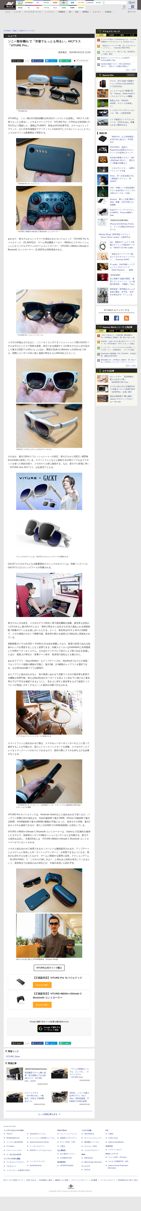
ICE (107, 1130)
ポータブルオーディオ (32, 12)
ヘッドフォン (50, 12)
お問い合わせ (31, 1180)
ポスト (19, 61)
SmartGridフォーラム (38, 1134)
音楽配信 (108, 12)
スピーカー (97, 12)
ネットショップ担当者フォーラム (42, 1138)
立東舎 (62, 1146)
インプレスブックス (37, 1161)
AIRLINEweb (89, 1134)
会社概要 (94, 1180)
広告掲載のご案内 (45, 1180)
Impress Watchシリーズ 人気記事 (117, 327)
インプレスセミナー (37, 1146)
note (66, 61)
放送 (76, 12)
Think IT (9, 1134)
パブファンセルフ (115, 1150)
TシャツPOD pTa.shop (117, 1157)
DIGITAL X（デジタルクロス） (41, 1150)
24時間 (111, 35)
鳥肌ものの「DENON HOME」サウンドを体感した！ (121, 103)
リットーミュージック (68, 1134)
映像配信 (62, 12)
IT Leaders (10, 1146)
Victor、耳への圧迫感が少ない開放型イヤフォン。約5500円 (122, 178)
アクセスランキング (111, 31)
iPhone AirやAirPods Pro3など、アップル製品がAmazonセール (122, 226)
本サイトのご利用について (13, 1180)
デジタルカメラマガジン (15, 1162)
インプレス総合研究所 (14, 1142)
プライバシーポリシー (79, 1180)
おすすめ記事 (108, 371)
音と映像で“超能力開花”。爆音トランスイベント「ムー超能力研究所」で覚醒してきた (122, 281)
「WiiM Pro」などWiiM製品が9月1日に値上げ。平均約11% (122, 139)
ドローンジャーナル (13, 1150)
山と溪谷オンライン (67, 1154)
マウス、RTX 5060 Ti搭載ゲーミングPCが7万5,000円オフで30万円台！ (122, 84)
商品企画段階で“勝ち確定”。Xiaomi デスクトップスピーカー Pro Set (122, 399)
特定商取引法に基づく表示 (128, 1180)
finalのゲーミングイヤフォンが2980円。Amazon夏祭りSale (122, 212)
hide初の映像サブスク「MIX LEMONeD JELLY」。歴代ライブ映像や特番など (122, 160)
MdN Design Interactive (93, 1162)
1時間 (101, 35)
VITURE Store (13, 1056)
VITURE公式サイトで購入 (49, 968)
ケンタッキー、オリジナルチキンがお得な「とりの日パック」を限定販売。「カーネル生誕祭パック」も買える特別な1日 (118, 349)
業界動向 (85, 12)
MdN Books (88, 1158)
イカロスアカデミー (91, 1150)
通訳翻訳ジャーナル (91, 1142)
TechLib (87, 1170)
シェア (39, 61)
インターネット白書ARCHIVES (18, 1170)
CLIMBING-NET (66, 1158)
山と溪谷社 (61, 1150)
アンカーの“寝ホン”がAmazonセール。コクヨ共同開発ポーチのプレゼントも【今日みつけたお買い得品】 (118, 41)
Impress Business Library (39, 1142)
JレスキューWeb (90, 1146)
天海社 (110, 1134)
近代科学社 (61, 1162)
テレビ (7, 12)
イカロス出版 (86, 1130)
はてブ (53, 61)
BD (70, 12)
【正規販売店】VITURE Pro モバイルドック (57, 977)
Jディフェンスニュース (93, 1138)
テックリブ (86, 1166)
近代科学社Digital (66, 1165)
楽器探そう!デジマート (68, 1138)
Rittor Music (62, 1130)
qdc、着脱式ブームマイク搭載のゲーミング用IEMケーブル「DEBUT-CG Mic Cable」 (122, 245)
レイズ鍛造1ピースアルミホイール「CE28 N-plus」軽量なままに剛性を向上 (122, 122)
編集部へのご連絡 (61, 1180)
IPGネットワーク (112, 1154)
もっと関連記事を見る (47, 1114)
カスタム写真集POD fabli (118, 1161)
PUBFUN (109, 1146)
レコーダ (17, 12)
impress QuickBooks (116, 1142)
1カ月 (132, 35)
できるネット (11, 1166)
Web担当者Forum (13, 1138)
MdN (83, 1154)
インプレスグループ (107, 1180)
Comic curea (113, 1138)
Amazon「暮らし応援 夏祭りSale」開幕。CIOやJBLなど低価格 (122, 202)
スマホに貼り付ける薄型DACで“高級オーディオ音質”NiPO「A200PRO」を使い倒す (122, 389)
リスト (27, 61)
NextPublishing (35, 1165)
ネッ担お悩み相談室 (13, 1154)
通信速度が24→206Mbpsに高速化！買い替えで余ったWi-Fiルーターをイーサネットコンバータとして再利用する (118, 362)
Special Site (108, 75)
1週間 (122, 35)
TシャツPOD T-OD (67, 1142)
